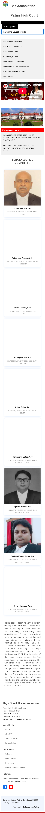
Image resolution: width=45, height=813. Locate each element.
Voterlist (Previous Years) (14, 71)
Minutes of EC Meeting (13, 61)
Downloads (8, 76)
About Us (8, 734)
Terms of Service (11, 739)
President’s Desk (10, 51)
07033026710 (13, 714)
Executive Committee (12, 41)
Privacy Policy (10, 743)
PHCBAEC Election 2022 (13, 46)
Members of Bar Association (16, 66)
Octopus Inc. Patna (31, 807)
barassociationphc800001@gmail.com (17, 719)
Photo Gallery (10, 758)
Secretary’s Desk (10, 56)
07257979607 (14, 717)
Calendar (8, 754)
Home (7, 729)
